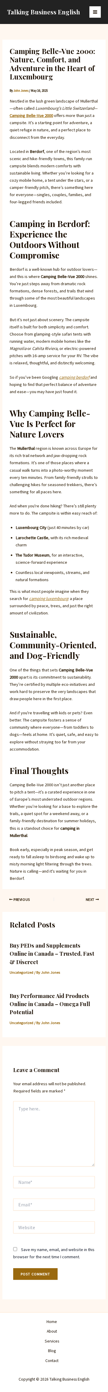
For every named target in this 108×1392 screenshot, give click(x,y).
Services (52, 1341)
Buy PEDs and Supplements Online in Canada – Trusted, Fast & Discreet (52, 954)
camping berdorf (74, 377)
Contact (51, 1360)
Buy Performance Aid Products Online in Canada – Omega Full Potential (50, 1004)
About (52, 1331)
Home (51, 1321)
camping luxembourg (48, 598)
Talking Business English (43, 12)
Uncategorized (21, 972)
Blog (52, 1350)
